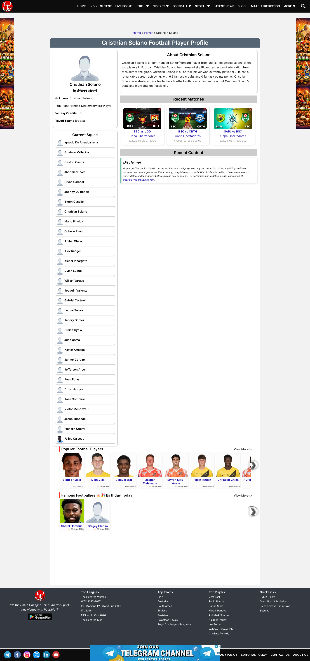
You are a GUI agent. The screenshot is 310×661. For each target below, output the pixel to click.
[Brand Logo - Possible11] (40, 600)
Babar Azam (216, 606)
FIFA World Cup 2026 (93, 615)
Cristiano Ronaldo (219, 633)
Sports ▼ (202, 6)
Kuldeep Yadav (218, 619)
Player (148, 32)
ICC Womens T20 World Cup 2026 (101, 606)
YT (56, 654)
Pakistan (163, 615)
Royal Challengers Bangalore (174, 624)
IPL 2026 (86, 610)
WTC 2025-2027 (91, 601)
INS (27, 654)
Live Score (123, 6)
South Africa (165, 606)
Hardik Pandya (217, 610)
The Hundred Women (93, 596)
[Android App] (40, 620)
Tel (8, 654)
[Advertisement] (155, 21)
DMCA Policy (267, 596)
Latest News (224, 6)
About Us (300, 655)
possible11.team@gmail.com (138, 179)
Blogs (242, 6)
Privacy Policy (225, 655)
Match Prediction (265, 6)
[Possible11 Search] (303, 7)
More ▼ (289, 6)
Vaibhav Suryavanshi (221, 628)
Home (81, 6)
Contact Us (280, 655)
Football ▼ (182, 6)
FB (18, 654)
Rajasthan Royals (168, 619)
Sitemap (264, 610)
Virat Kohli (214, 596)
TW (37, 654)
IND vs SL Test (101, 6)
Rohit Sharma (216, 601)
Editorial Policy (254, 655)
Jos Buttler (215, 624)
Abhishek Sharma (219, 615)
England (162, 610)
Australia (163, 601)
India (160, 596)
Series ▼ (142, 6)
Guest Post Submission (273, 601)
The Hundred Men (91, 619)
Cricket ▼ (161, 6)
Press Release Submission (275, 606)
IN (47, 654)
